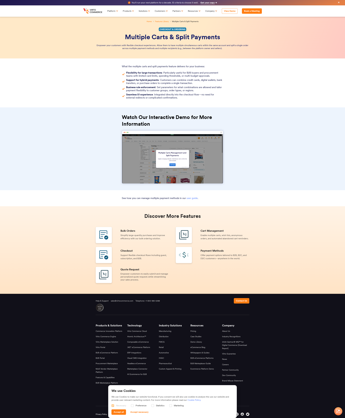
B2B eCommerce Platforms (201, 358)
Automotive (164, 353)
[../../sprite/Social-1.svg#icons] (242, 414)
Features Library (162, 21)
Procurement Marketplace (107, 363)
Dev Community (229, 375)
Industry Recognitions (231, 336)
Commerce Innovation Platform (109, 331)
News (224, 359)
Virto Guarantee (229, 354)
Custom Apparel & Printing (170, 369)
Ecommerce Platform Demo (202, 369)
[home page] (93, 11)
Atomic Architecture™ (136, 336)
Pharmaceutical (165, 363)
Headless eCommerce (136, 363)
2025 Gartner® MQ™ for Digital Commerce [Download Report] (234, 345)
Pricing (193, 331)
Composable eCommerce (138, 342)
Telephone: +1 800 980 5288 (147, 301)
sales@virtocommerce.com (122, 301)
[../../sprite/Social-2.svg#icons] (237, 414)
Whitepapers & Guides (199, 353)
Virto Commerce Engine (106, 336)
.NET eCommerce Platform (138, 347)
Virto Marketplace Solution (107, 342)
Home (149, 21)
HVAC (161, 358)
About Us (226, 331)
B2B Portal (100, 358)
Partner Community (230, 370)
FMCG (162, 342)
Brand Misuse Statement (232, 381)
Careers (225, 364)
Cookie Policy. (194, 400)
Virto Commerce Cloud (137, 331)
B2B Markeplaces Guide (200, 363)
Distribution (164, 336)
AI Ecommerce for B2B (137, 374)
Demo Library (196, 342)
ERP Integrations (134, 353)
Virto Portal (100, 347)
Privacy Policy (101, 414)
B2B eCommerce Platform (107, 353)
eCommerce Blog (197, 347)
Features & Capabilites (105, 377)
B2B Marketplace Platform (107, 383)
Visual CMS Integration (137, 358)
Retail (161, 347)
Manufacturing (165, 331)
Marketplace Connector (137, 369)
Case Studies (195, 336)
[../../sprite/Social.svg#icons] (247, 414)
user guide (192, 198)
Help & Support (102, 301)
